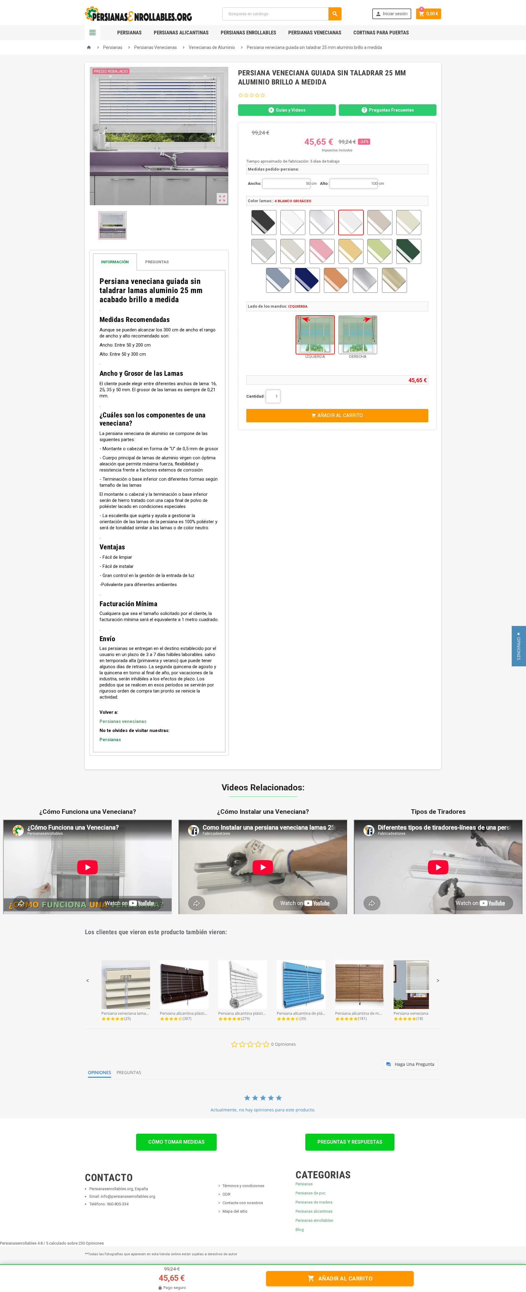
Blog (300, 1229)
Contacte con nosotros (243, 1202)
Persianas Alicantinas (181, 32)
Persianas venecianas (123, 721)
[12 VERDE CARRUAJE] (409, 251)
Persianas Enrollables (248, 32)
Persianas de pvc (310, 1193)
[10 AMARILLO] (351, 251)
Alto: (324, 183)
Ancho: (254, 183)
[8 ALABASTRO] (293, 251)
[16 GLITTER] (365, 280)
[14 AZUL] (307, 280)
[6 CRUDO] (409, 222)
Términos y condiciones (243, 1185)
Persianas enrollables (314, 1220)
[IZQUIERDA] (315, 335)
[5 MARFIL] (380, 222)
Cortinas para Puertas (381, 32)
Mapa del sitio (235, 1211)
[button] (87, 980)
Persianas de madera (314, 1202)
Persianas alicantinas (314, 1211)
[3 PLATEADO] (322, 222)
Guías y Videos (291, 110)
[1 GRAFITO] (264, 222)
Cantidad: (255, 396)
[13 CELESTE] (278, 280)
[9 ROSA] (322, 251)
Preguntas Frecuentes (391, 110)
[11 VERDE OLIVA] (380, 251)
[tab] (159, 262)
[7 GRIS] (264, 251)
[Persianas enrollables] (138, 13)
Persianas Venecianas (314, 32)
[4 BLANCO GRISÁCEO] (351, 222)
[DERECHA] (358, 335)
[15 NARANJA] (336, 280)
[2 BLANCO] (293, 222)
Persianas (129, 32)
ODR (226, 1194)
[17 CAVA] (394, 280)
